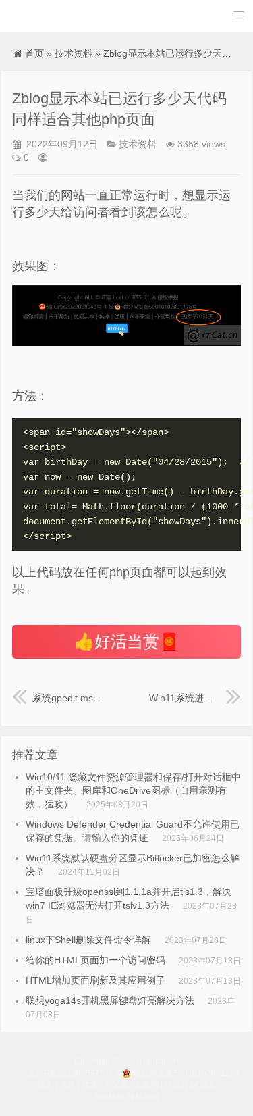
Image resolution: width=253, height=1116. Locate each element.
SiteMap (109, 1096)
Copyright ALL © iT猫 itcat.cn (126, 1061)
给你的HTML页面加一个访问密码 (95, 960)
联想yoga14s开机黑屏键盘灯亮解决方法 (110, 1000)
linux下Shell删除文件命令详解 (88, 939)
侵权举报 (143, 1096)
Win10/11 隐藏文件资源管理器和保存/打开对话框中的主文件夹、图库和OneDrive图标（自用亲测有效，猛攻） (133, 790)
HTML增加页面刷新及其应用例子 (95, 980)
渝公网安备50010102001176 (186, 1073)
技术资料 (73, 53)
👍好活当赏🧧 (126, 641)
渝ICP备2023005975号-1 (74, 1073)
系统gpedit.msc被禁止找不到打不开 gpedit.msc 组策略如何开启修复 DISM (68, 697)
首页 (34, 53)
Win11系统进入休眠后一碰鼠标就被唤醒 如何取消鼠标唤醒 (195, 697)
